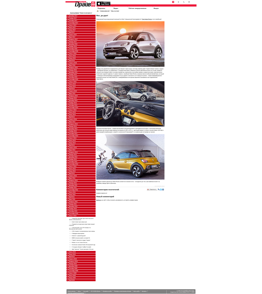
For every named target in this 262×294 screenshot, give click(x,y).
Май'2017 (72, 32)
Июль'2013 (72, 140)
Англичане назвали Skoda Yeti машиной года (82, 244)
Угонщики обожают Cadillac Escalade (80, 247)
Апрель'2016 (73, 63)
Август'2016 (72, 53)
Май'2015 (72, 88)
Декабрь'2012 (73, 157)
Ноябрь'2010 (73, 208)
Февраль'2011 (73, 201)
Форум (156, 8)
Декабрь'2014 (73, 100)
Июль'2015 (72, 84)
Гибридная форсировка (76, 233)
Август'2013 (72, 138)
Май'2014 (72, 117)
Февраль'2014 (73, 124)
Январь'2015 (73, 98)
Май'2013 (72, 145)
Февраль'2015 (73, 96)
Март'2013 (72, 150)
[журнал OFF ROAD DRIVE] (85, 7)
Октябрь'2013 (73, 133)
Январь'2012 (73, 183)
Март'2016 (72, 65)
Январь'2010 (73, 263)
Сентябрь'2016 (73, 51)
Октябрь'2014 (73, 105)
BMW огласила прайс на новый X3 (79, 238)
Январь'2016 (73, 70)
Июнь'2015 (72, 86)
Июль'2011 (72, 192)
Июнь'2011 (72, 194)
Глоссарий (85, 291)
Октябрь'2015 (73, 77)
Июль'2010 (72, 252)
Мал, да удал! (115, 11)
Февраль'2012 (73, 180)
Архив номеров (72, 291)
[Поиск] (184, 2)
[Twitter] (161, 189)
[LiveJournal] (159, 189)
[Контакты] (189, 2)
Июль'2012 (72, 168)
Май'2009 (72, 280)
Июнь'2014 (72, 114)
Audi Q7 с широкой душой (77, 235)
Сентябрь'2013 (73, 136)
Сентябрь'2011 (73, 190)
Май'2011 (72, 197)
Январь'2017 (73, 41)
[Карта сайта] (178, 2)
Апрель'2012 (73, 176)
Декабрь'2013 (73, 128)
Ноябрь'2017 (73, 18)
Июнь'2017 (72, 30)
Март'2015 (72, 93)
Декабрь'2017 (73, 16)
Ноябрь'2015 (73, 74)
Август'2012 (72, 166)
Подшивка (101, 8)
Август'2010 (72, 215)
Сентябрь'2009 (73, 271)
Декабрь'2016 (73, 44)
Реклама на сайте (107, 291)
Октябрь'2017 (73, 20)
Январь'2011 (73, 204)
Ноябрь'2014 (73, 103)
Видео (116, 8)
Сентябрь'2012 (73, 164)
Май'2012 (72, 173)
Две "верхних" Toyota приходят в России (81, 249)
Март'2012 (72, 178)
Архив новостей (104, 11)
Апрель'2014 (73, 119)
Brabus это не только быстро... (78, 242)
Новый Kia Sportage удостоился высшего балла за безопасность (81, 219)
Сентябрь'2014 (73, 107)
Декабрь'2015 (73, 72)
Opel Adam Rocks (147, 19)
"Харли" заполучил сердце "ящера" (79, 240)
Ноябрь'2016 (73, 46)
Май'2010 (72, 256)
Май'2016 (72, 60)
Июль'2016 (72, 56)
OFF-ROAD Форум (95, 291)
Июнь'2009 (72, 278)
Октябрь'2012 (73, 161)
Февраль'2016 (73, 67)
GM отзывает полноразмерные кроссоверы (82, 231)
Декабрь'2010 (73, 206)
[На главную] (173, 2)
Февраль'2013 (73, 152)
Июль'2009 (72, 275)
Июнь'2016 (72, 58)
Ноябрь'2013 (73, 131)
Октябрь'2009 (73, 268)
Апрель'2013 (73, 147)
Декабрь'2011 (73, 185)
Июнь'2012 (72, 171)
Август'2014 (72, 110)
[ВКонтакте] (163, 189)
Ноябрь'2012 (73, 159)
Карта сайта (136, 291)
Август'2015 (72, 81)
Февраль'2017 (73, 39)
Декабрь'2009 (73, 266)
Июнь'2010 (72, 254)
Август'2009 (72, 273)
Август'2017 (72, 25)
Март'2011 (72, 199)
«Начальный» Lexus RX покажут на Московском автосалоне (80, 228)
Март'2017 (72, 37)
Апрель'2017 (73, 34)
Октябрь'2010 (73, 211)
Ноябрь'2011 (73, 187)
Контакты (144, 291)
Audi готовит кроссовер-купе (78, 222)
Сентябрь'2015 (73, 79)
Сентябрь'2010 (73, 213)
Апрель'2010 (73, 259)
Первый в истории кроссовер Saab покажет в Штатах (82, 225)
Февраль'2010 (73, 261)
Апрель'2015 (73, 91)
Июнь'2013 (72, 143)
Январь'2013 (73, 154)
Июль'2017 (72, 27)
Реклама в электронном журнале (122, 291)
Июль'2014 (72, 112)
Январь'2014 (73, 126)
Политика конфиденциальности (76, 293)
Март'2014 (72, 121)
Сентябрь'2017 (73, 23)
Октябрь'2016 (73, 48)
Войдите (98, 200)
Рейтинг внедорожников (137, 8)
